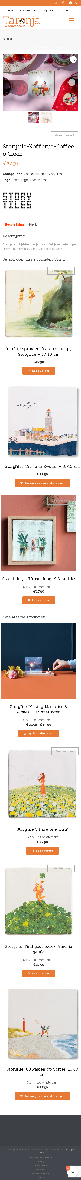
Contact (68, 10)
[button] (73, 59)
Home (11, 10)
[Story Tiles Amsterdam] (17, 200)
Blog (37, 10)
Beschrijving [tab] (14, 224)
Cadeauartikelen (35, 174)
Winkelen (20, 47)
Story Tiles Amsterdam (38, 587)
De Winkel (24, 10)
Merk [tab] (33, 224)
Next (71, 82)
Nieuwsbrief (40, 1165)
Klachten (40, 1177)
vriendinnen (38, 180)
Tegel (24, 180)
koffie (15, 180)
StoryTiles (55, 174)
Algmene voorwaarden (40, 1157)
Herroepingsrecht (41, 1173)
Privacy (40, 1161)
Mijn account (51, 10)
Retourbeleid (40, 1169)
